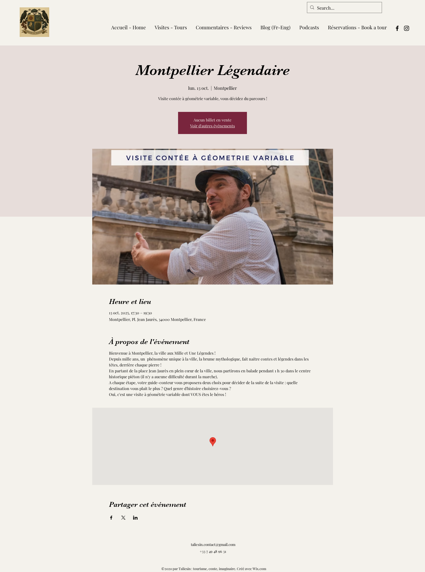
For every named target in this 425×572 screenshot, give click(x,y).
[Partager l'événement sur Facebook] (111, 518)
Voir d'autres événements (212, 125)
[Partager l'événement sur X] (123, 518)
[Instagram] (406, 28)
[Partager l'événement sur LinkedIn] (135, 518)
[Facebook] (397, 28)
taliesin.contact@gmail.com (213, 544)
